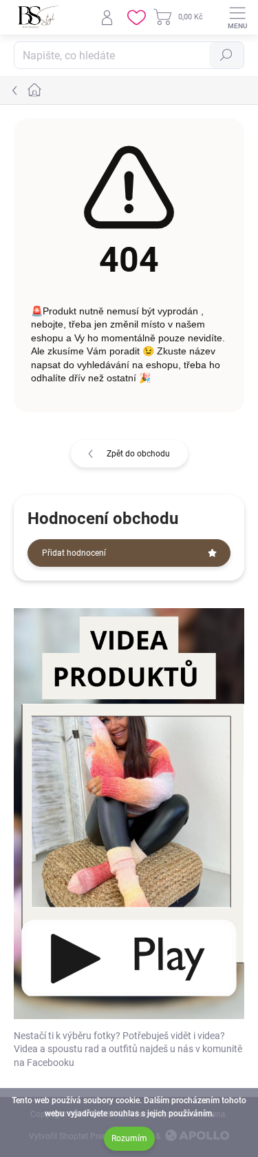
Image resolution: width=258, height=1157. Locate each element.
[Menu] (237, 17)
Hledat (226, 55)
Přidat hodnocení (74, 553)
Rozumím (129, 1138)
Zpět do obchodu (138, 454)
